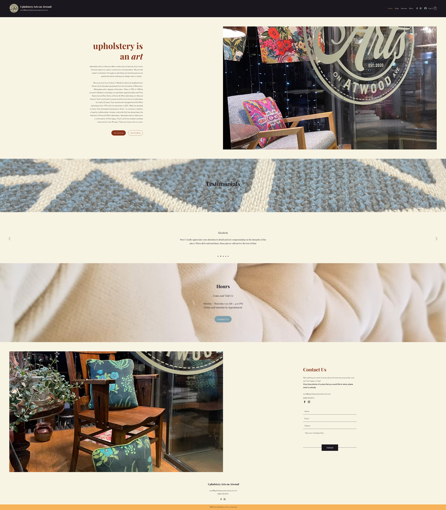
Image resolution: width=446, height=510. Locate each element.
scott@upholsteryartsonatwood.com (34, 10)
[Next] (436, 239)
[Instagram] (420, 8)
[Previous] (9, 239)
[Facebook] (417, 8)
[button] (435, 8)
